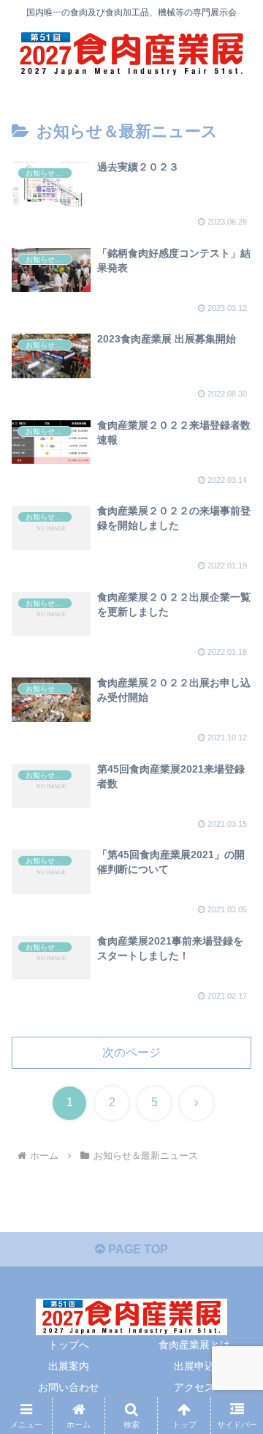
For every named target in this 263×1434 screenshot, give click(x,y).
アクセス (194, 1387)
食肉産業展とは (194, 1345)
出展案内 (68, 1366)
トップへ (68, 1345)
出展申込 (194, 1366)
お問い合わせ (68, 1387)
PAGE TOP (136, 1249)
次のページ (131, 1052)
